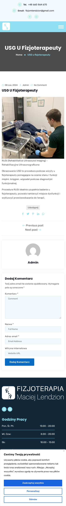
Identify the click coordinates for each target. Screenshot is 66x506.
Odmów (33, 499)
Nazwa (9, 324)
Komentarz (11, 293)
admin (26, 85)
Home (19, 54)
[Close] (64, 451)
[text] (33, 467)
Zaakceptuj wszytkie (33, 483)
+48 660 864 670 (37, 4)
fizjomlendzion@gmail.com (39, 11)
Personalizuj (33, 491)
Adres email (12, 336)
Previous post (34, 225)
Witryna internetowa (16, 348)
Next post (31, 229)
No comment (40, 85)
